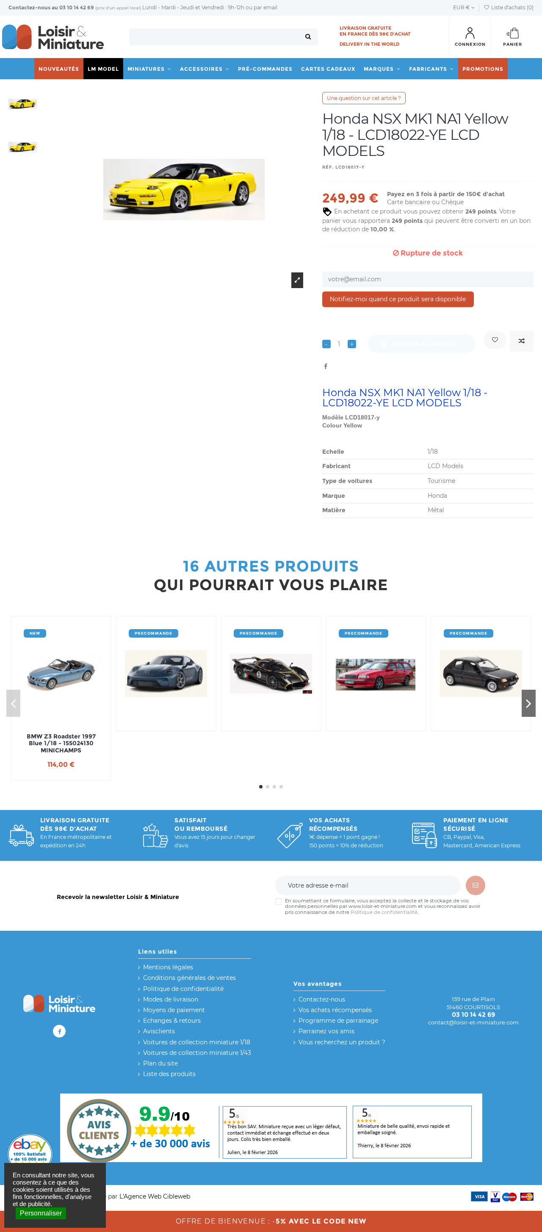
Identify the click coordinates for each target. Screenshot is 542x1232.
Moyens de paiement (174, 1010)
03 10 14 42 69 (76, 7)
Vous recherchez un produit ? (342, 1042)
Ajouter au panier (423, 344)
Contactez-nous (29, 7)
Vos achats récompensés (335, 1010)
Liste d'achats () (512, 7)
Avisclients (159, 1031)
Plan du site (160, 1063)
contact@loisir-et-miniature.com (473, 1022)
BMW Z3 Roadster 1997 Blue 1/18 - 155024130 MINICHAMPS (61, 743)
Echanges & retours (172, 1020)
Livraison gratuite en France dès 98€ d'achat (375, 31)
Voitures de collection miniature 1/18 (196, 1042)
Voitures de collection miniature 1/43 (197, 1053)
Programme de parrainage (338, 1020)
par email (265, 7)
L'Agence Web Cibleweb (154, 1196)
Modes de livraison (170, 999)
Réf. (328, 167)
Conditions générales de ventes (189, 978)
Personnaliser (41, 1213)
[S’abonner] (475, 885)
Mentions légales (168, 967)
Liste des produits (169, 1074)
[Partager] (325, 366)
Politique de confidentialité (384, 912)
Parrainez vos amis (326, 1031)
